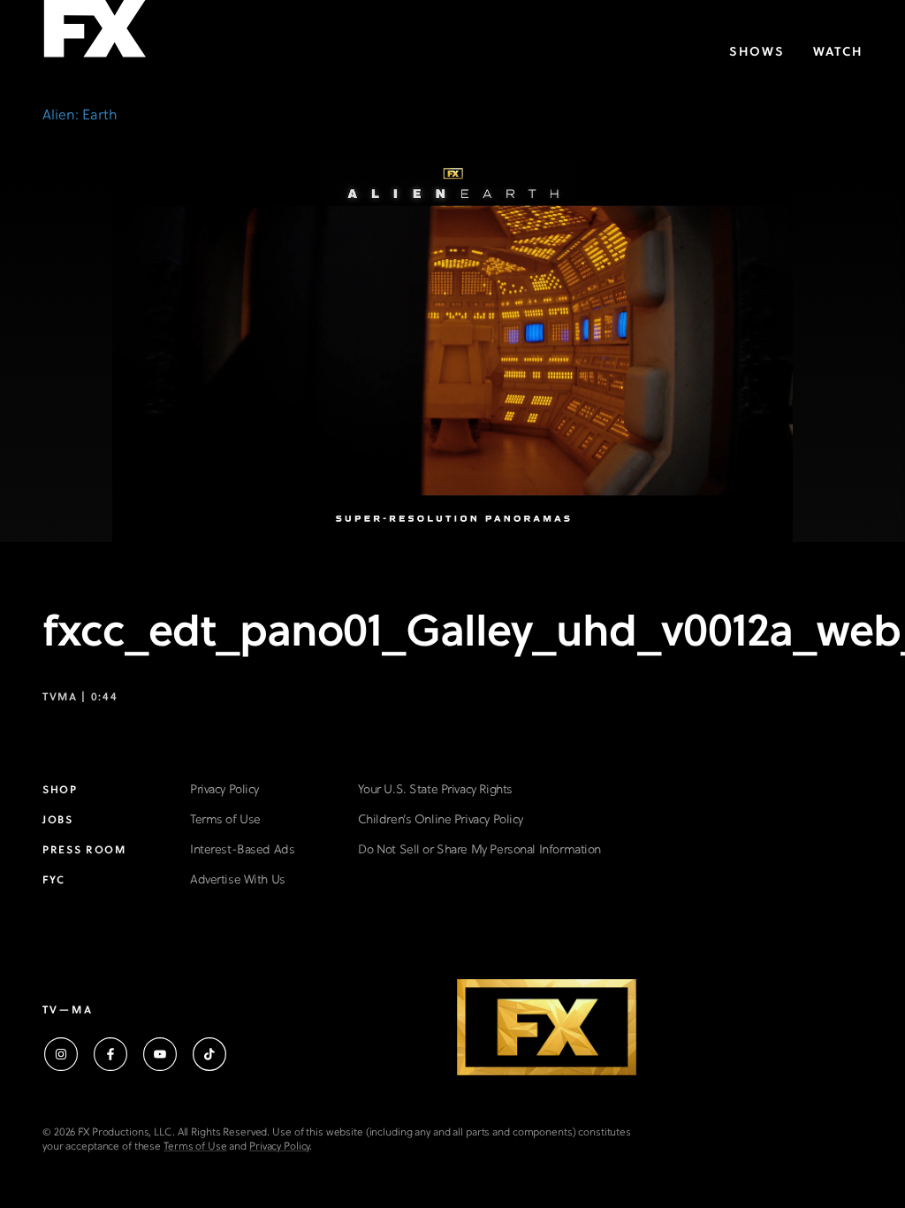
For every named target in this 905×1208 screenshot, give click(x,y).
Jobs (57, 820)
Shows (757, 52)
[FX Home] (94, 34)
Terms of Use (225, 820)
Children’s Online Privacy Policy (440, 820)
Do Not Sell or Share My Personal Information (479, 850)
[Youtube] (160, 1054)
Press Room (84, 851)
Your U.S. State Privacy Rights (435, 790)
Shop (60, 790)
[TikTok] (209, 1054)
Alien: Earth (80, 116)
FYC (53, 881)
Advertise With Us (237, 880)
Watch (838, 52)
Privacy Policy (224, 790)
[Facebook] (110, 1054)
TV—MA (67, 1011)
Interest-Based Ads (242, 850)
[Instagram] (61, 1054)
